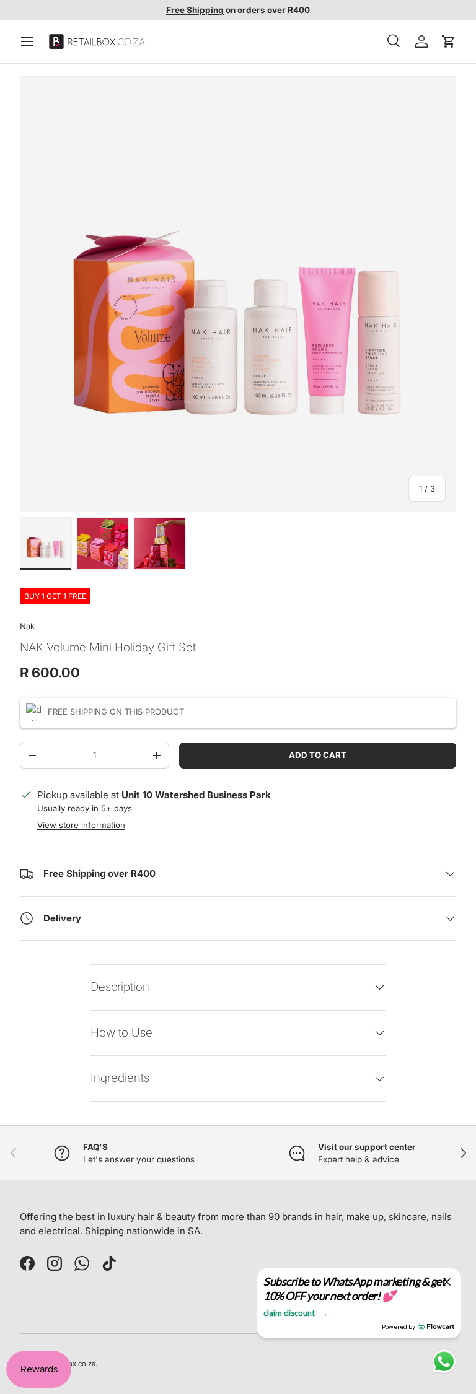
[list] (238, 294)
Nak (27, 626)
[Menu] (27, 41)
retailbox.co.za (71, 1363)
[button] (448, 41)
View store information (81, 825)
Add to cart (317, 755)
